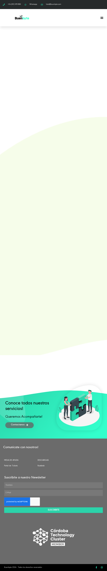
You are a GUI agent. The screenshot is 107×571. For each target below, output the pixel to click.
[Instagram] (102, 567)
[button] (102, 17)
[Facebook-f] (96, 567)
